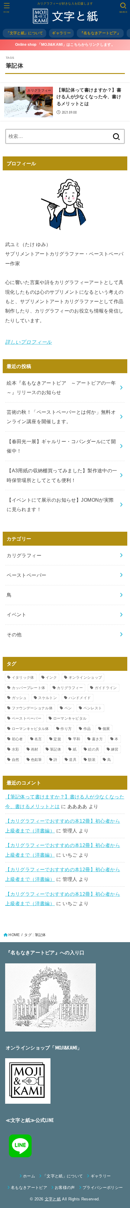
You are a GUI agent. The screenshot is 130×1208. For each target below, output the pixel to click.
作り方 (66, 729)
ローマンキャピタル (70, 718)
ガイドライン (106, 688)
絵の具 (93, 749)
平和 (76, 739)
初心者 (17, 739)
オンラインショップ (85, 677)
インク (51, 677)
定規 (57, 739)
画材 (34, 749)
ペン (68, 708)
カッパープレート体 (28, 688)
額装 (92, 760)
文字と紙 (53, 1199)
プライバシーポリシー (103, 1187)
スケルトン (47, 698)
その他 (14, 634)
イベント (17, 614)
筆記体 (55, 749)
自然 (15, 760)
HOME (14, 935)
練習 (115, 749)
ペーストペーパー (26, 575)
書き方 (97, 739)
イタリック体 (23, 677)
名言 (38, 739)
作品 (87, 729)
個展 (106, 729)
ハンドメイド (80, 698)
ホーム (29, 1176)
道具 (72, 760)
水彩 (15, 749)
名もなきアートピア (29, 1187)
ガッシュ (19, 698)
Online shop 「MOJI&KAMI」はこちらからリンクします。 (65, 44)
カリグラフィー (24, 555)
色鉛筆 (36, 760)
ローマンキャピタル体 (30, 729)
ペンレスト (92, 708)
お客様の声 (65, 1187)
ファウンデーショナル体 (32, 708)
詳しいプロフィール (28, 342)
